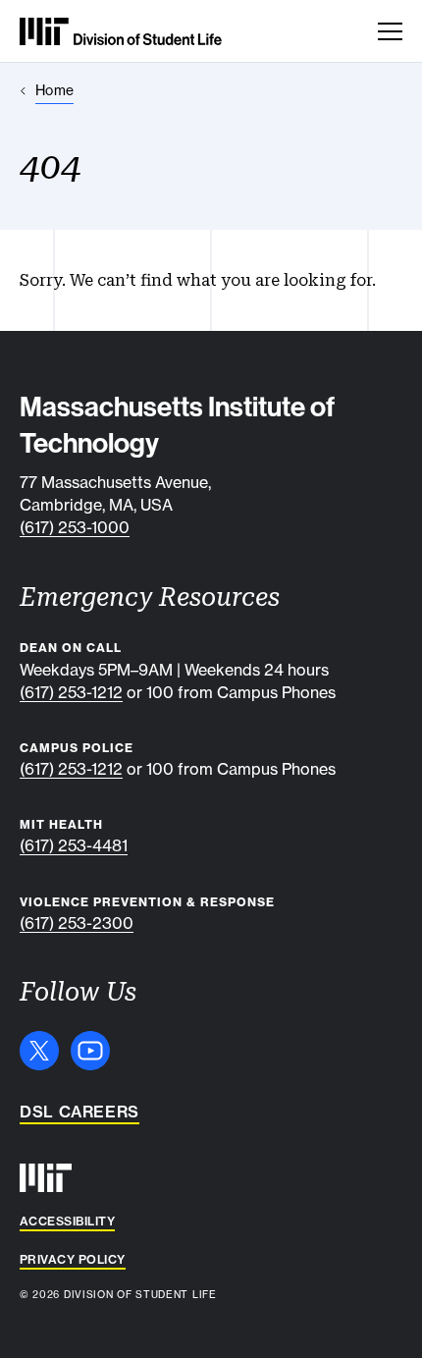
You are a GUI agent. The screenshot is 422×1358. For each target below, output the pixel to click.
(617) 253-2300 (76, 923)
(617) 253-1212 (71, 692)
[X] (39, 1050)
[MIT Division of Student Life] (121, 31)
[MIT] (46, 1178)
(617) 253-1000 (75, 527)
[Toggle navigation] (390, 31)
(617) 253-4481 (74, 845)
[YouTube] (90, 1050)
